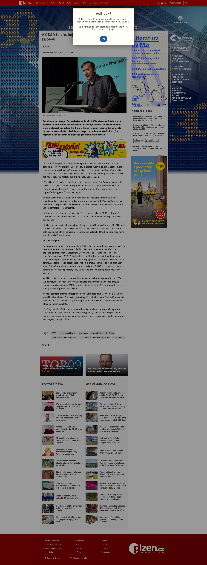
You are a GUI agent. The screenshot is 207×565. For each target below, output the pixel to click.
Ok (103, 39)
